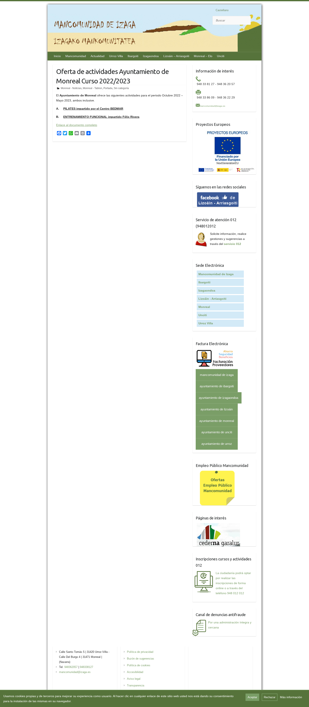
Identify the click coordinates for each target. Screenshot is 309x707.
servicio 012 (232, 244)
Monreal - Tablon (92, 88)
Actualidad (97, 56)
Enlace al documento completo (76, 125)
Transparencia (135, 685)
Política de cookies (138, 665)
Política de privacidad (140, 651)
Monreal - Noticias (71, 88)
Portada (107, 88)
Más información (291, 697)
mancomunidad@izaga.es (212, 106)
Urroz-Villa (116, 56)
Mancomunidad (75, 56)
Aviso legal (133, 678)
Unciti (220, 56)
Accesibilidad (135, 672)
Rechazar (269, 697)
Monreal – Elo (203, 56)
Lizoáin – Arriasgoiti (176, 56)
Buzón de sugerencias (140, 658)
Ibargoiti (133, 56)
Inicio (57, 56)
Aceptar (252, 697)
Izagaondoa (151, 56)
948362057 (71, 667)
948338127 (86, 667)
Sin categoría (121, 88)
